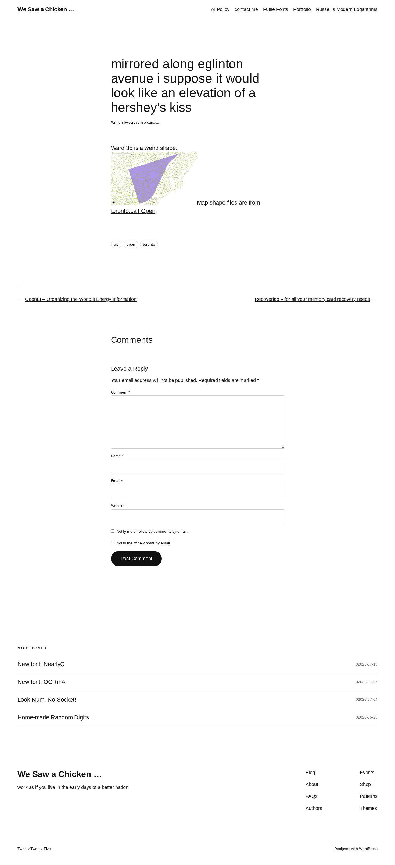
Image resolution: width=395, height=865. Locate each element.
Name (117, 456)
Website (117, 505)
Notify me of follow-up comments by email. (152, 531)
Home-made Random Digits (53, 717)
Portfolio (302, 9)
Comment (120, 392)
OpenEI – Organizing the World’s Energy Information (81, 299)
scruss (133, 122)
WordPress (368, 848)
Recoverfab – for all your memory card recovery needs (312, 299)
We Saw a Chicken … (45, 9)
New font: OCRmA (41, 682)
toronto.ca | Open (133, 211)
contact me (246, 9)
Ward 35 (121, 148)
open (131, 244)
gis (116, 244)
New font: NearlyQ (41, 664)
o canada (151, 122)
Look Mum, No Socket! (46, 699)
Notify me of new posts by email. (144, 543)
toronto (149, 244)
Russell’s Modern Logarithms (347, 9)
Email (117, 480)
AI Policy (220, 9)
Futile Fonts (275, 9)
